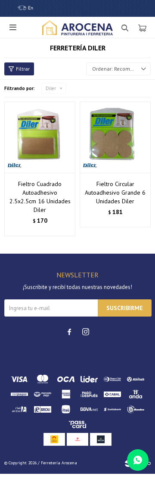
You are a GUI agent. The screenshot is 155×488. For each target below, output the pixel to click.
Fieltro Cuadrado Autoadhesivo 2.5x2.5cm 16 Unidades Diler (40, 197)
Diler (51, 88)
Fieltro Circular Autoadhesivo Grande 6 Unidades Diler (115, 192)
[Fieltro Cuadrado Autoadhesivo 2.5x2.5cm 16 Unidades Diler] (39, 137)
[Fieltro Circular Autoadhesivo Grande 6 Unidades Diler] (115, 137)
